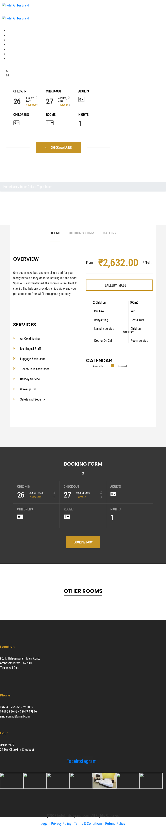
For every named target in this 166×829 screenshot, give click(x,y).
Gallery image (116, 285)
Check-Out (54, 91)
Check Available (61, 147)
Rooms (51, 114)
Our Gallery (15, 49)
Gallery (109, 233)
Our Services (16, 45)
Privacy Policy (61, 823)
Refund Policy (115, 823)
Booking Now (83, 542)
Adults (83, 91)
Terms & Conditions (88, 823)
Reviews (13, 40)
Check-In (19, 91)
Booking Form (81, 233)
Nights (83, 114)
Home (12, 31)
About (12, 35)
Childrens (21, 114)
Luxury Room (19, 187)
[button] (13, 154)
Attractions (15, 54)
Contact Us (15, 59)
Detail (55, 233)
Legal (44, 823)
